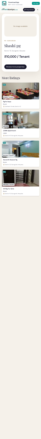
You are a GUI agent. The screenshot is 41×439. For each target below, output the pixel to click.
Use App (35, 3)
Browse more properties (15, 67)
